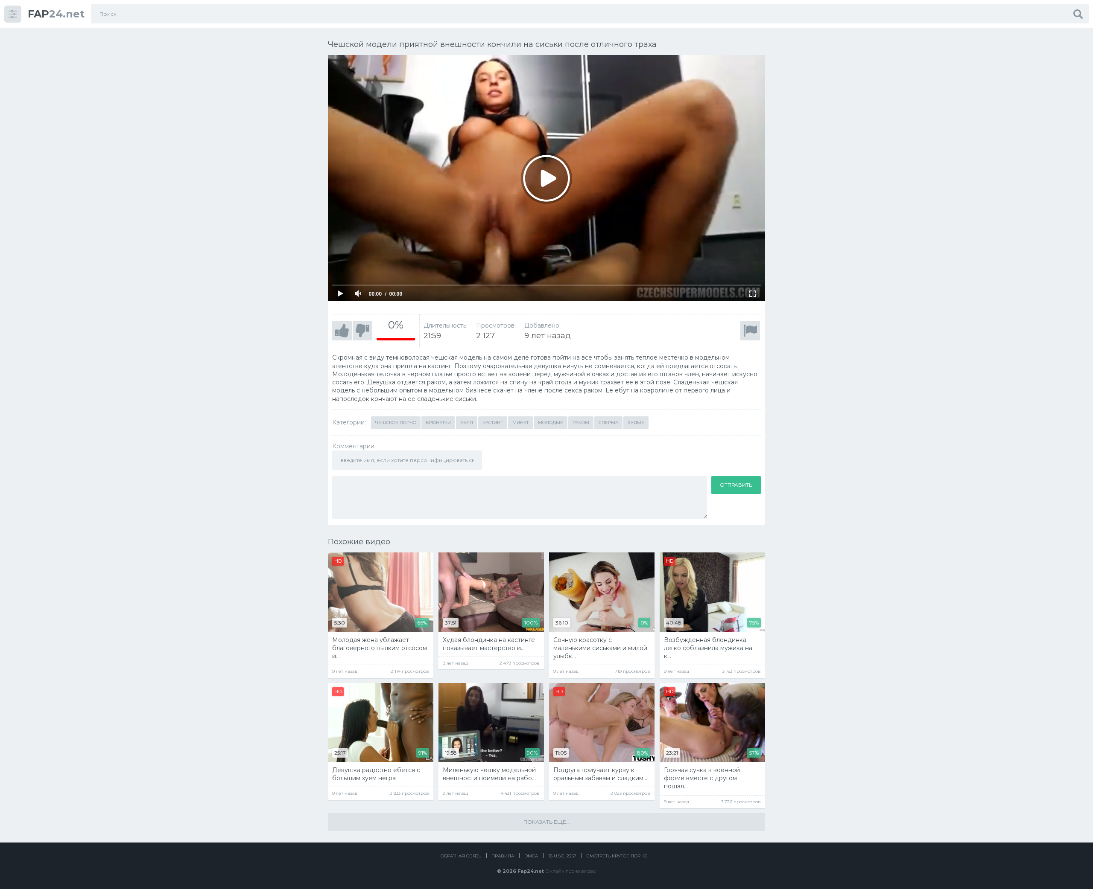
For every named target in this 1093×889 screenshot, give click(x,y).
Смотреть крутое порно (617, 856)
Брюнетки (438, 422)
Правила (502, 856)
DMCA (531, 856)
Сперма (608, 422)
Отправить (736, 485)
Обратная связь (461, 856)
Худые (636, 422)
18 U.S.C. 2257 (562, 856)
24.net (56, 14)
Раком (581, 422)
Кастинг (492, 422)
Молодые (550, 422)
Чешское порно (395, 422)
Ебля (466, 422)
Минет (520, 422)
